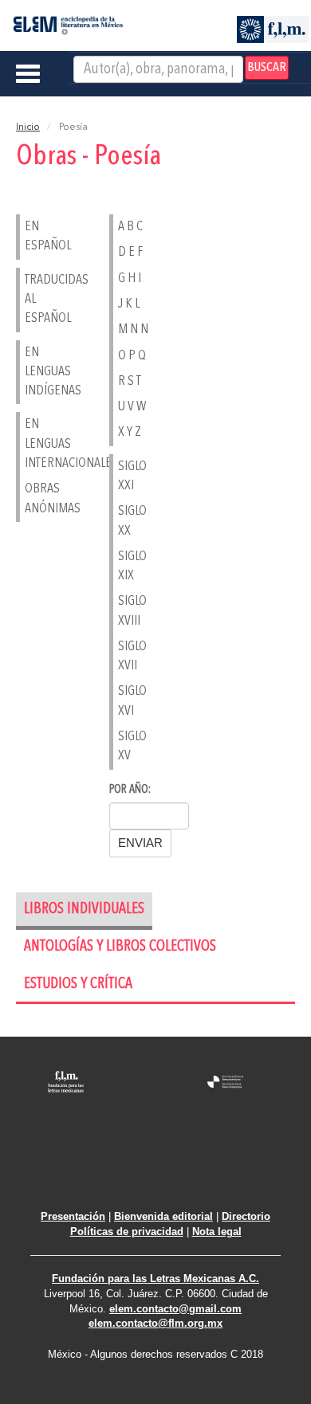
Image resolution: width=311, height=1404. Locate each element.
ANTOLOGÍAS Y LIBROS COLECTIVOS (120, 947)
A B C (130, 226)
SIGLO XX (127, 520)
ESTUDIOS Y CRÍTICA (78, 984)
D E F (130, 252)
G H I (129, 278)
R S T (129, 381)
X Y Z (129, 432)
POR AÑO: (130, 790)
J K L (129, 304)
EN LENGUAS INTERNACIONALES (34, 444)
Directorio (246, 1216)
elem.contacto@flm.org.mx (155, 1323)
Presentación (73, 1216)
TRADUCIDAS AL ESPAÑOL (34, 299)
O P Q (132, 356)
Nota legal (217, 1231)
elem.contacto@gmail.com (175, 1309)
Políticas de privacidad (126, 1231)
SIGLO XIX (127, 566)
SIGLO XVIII (127, 610)
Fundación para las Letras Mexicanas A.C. (155, 1278)
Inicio (28, 127)
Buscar (266, 67)
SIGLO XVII (127, 656)
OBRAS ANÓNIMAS (34, 498)
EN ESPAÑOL (34, 236)
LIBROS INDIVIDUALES (84, 909)
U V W (132, 407)
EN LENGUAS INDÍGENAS (34, 372)
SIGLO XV (127, 746)
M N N (133, 329)
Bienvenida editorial (163, 1216)
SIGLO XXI (127, 476)
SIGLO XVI (127, 700)
